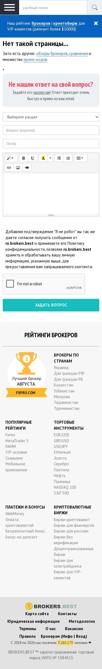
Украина (61, 367)
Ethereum (62, 452)
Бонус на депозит (21, 537)
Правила (27, 636)
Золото (60, 458)
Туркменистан (66, 408)
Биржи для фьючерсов (74, 525)
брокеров (41, 23)
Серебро (61, 463)
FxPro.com (25, 393)
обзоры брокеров (51, 53)
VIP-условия (16, 452)
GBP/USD (61, 440)
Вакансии (74, 628)
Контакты (67, 613)
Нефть (60, 475)
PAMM (10, 446)
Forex (10, 434)
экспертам (41, 92)
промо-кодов (35, 59)
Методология (82, 621)
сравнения (78, 53)
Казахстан (63, 385)
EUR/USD (61, 434)
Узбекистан (64, 391)
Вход (81, 636)
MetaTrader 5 (17, 440)
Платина (61, 469)
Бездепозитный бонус (25, 531)
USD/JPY (61, 446)
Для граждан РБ (68, 379)
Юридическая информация (33, 621)
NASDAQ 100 (65, 487)
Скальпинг (14, 458)
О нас (50, 628)
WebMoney (14, 513)
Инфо (67, 636)
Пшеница (62, 481)
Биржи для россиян (71, 531)
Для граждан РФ (69, 373)
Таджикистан (66, 402)
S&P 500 (61, 492)
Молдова (62, 396)
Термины (27, 628)
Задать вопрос (51, 305)
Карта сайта (37, 613)
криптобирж (65, 23)
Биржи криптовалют (72, 519)
